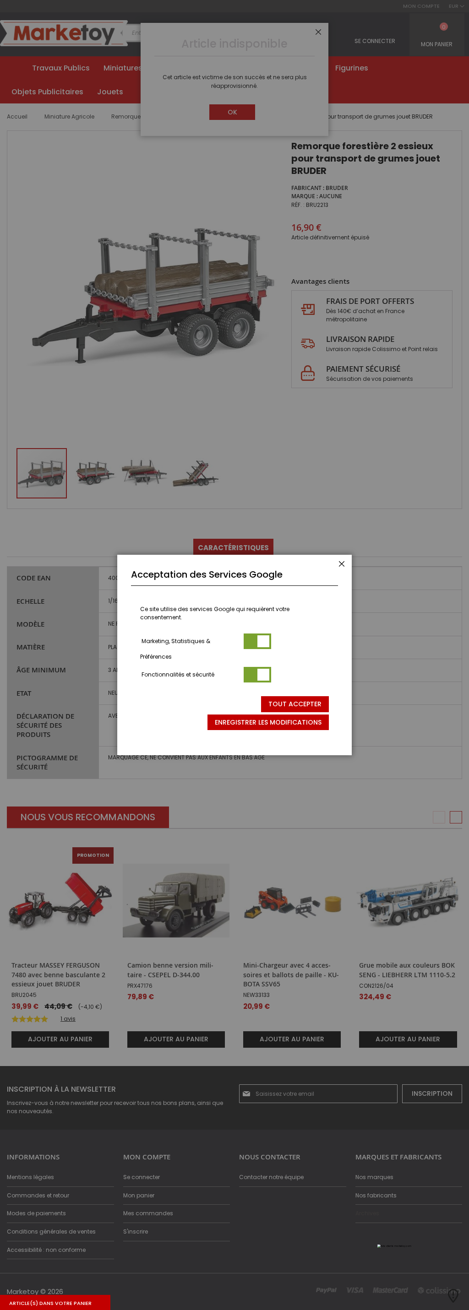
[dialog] (234, 655)
